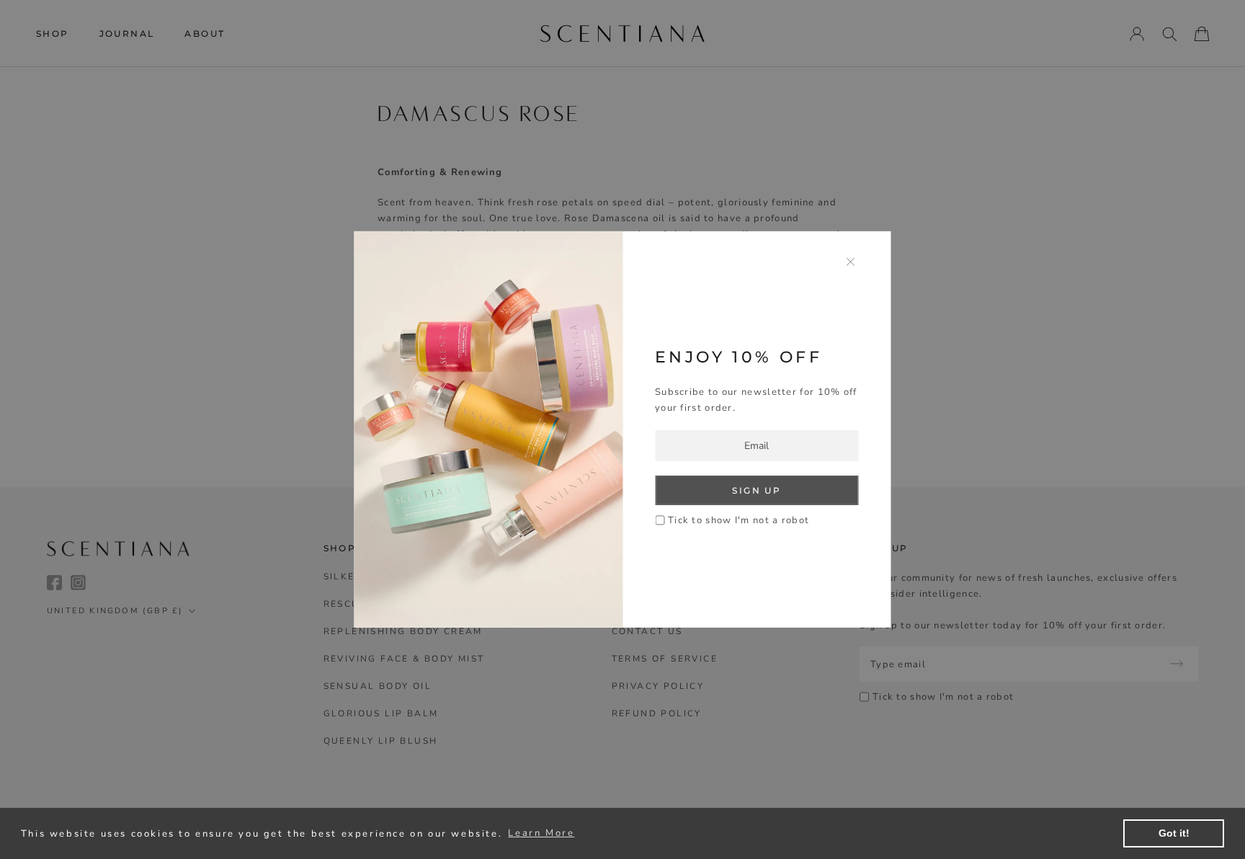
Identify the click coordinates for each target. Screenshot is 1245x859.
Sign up (756, 490)
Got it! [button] (1174, 833)
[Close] (851, 261)
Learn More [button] (541, 833)
